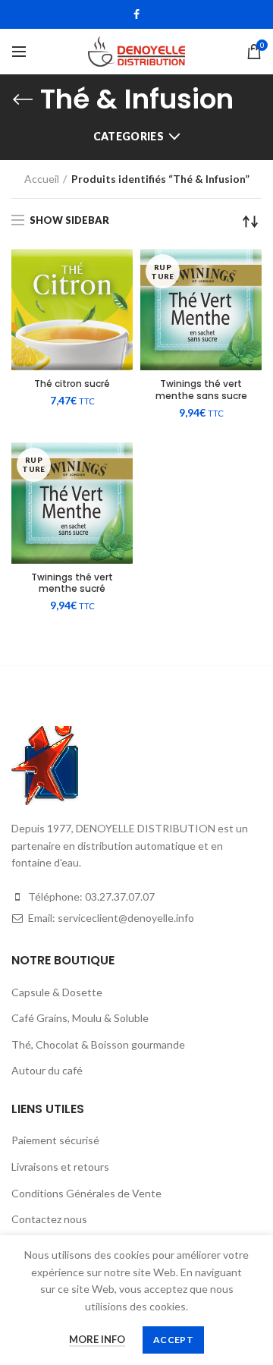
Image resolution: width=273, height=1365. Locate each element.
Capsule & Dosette (56, 992)
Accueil (41, 178)
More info (97, 1339)
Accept (173, 1339)
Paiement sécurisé (55, 1140)
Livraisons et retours (60, 1166)
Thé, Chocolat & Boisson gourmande (98, 1044)
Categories (128, 136)
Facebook (136, 14)
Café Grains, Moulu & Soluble (80, 1017)
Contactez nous (49, 1218)
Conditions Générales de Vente (86, 1193)
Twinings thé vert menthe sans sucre (201, 389)
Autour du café (47, 1070)
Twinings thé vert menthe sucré (72, 583)
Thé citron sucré (72, 384)
